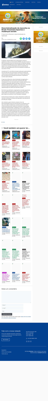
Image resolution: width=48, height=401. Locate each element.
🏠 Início (11, 2)
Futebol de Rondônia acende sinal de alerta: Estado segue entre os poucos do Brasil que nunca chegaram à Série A (6, 254)
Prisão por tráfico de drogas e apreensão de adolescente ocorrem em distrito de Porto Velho (5, 186)
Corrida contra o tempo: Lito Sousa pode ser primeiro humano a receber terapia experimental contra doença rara (16, 186)
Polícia (39, 2)
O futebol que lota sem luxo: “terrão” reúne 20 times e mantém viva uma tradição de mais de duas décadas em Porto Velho (26, 231)
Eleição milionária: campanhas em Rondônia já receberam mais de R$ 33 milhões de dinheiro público (16, 277)
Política (33, 2)
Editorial (19, 4)
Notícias (14, 181)
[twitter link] (27, 341)
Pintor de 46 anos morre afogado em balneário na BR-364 (6, 143)
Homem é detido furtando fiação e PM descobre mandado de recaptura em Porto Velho (16, 144)
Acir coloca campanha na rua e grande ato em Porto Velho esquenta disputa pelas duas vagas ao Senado (26, 254)
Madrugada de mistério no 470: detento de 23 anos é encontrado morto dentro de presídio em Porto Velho (16, 208)
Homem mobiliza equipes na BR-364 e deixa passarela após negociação (26, 143)
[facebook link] (31, 341)
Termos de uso (5, 353)
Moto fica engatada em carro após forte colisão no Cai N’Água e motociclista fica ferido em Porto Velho (26, 202)
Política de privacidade (6, 352)
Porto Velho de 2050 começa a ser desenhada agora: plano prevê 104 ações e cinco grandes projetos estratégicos (6, 277)
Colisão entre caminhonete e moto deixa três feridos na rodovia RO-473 (16, 165)
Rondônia (27, 2)
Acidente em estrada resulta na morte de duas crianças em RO (26, 164)
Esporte (14, 227)
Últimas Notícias (19, 2)
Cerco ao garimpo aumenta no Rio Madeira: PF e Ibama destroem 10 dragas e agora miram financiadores (26, 277)
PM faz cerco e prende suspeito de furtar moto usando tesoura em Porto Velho (6, 165)
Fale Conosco (6, 339)
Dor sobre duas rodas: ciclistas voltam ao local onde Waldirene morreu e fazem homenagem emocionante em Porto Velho (5, 209)
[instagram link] (29, 341)
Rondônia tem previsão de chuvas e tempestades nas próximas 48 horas (6, 230)
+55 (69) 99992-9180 (32, 338)
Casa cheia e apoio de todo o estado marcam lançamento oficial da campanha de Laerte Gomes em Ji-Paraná (26, 186)
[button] (10, 7)
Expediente (12, 4)
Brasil (4, 122)
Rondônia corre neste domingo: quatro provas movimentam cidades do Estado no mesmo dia (16, 231)
